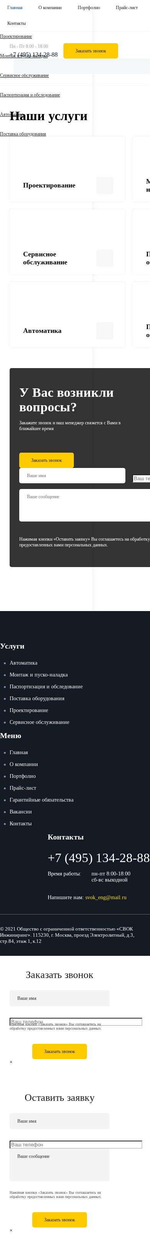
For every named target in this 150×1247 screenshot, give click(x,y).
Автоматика (11, 114)
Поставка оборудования (23, 134)
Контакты (16, 23)
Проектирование (29, 710)
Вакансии (21, 812)
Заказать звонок (90, 51)
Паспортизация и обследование (30, 95)
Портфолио (89, 7)
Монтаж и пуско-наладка (39, 675)
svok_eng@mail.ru (106, 897)
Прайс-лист (127, 7)
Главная (15, 7)
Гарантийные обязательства (41, 800)
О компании (50, 7)
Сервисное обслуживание (39, 722)
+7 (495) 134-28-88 (34, 54)
